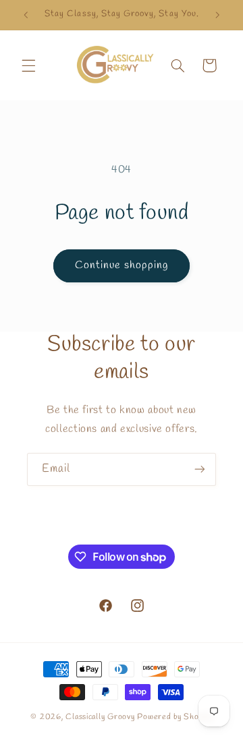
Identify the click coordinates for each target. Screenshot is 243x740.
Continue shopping (122, 265)
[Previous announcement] (25, 15)
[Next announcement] (217, 15)
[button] (28, 65)
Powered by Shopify (174, 717)
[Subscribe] (199, 469)
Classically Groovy (101, 717)
